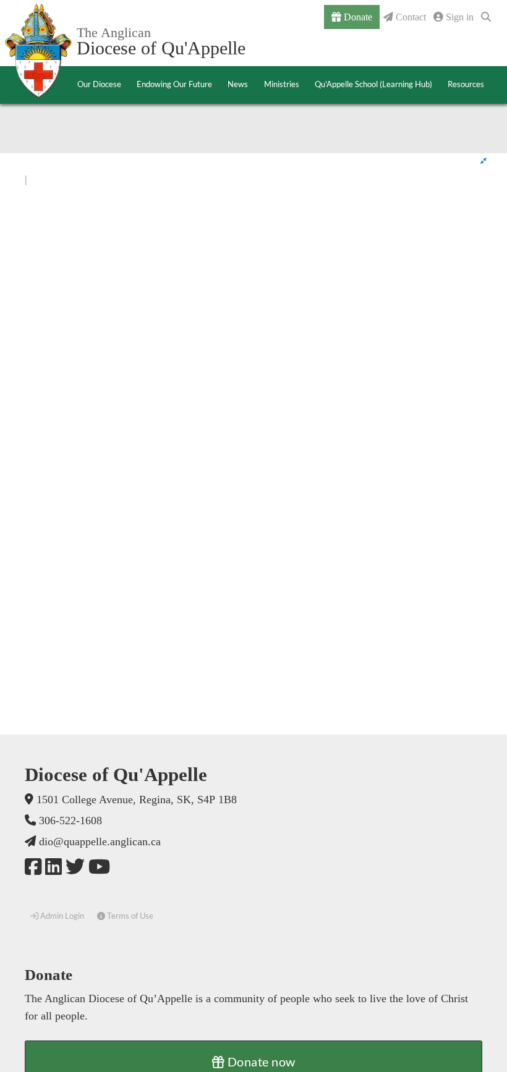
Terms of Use (129, 916)
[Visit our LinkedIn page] (53, 867)
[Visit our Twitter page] (75, 867)
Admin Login (61, 916)
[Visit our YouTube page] (99, 867)
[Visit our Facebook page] (33, 867)
